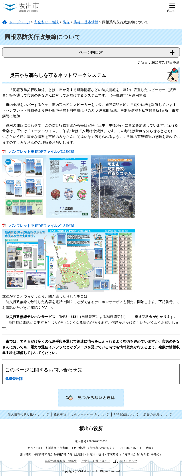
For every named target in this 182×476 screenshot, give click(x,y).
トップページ (19, 22)
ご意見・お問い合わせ (95, 461)
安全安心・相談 (46, 22)
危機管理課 (14, 379)
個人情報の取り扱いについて (28, 414)
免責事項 (60, 414)
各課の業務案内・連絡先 (61, 461)
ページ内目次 (91, 52)
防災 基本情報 (85, 22)
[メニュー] (172, 7)
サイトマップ (128, 461)
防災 (66, 22)
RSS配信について (126, 414)
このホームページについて (90, 414)
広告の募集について (157, 414)
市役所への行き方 (101, 448)
